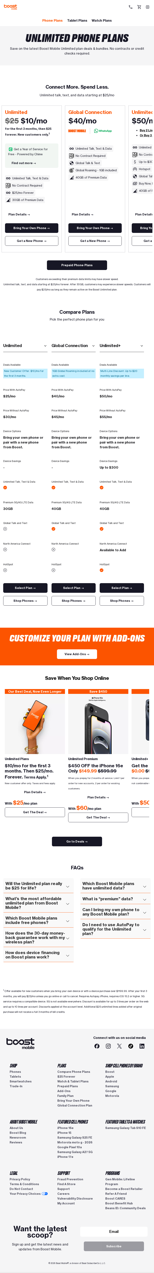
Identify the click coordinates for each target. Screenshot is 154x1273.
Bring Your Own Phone (73, 1100)
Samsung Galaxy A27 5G (75, 1152)
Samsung (112, 1086)
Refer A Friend (116, 1194)
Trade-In (16, 1086)
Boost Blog (18, 1133)
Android (111, 1081)
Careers (63, 1194)
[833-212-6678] (131, 7)
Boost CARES (115, 1198)
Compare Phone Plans (73, 1072)
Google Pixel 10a (69, 1147)
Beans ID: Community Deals (125, 1208)
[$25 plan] (35, 724)
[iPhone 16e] (98, 724)
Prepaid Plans (67, 1086)
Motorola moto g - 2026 (74, 1142)
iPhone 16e (65, 1128)
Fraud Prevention (70, 1179)
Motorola (112, 1096)
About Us (16, 1128)
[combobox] (25, 345)
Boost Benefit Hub (119, 1203)
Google (110, 1091)
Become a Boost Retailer (124, 1189)
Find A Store (66, 1184)
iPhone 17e (65, 1157)
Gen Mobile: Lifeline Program (120, 1182)
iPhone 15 (64, 1133)
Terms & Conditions (24, 1184)
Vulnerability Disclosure (75, 1198)
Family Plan (65, 1096)
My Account (66, 1203)
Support (63, 1189)
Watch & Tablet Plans (73, 1081)
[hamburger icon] (147, 7)
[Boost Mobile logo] (10, 7)
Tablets (15, 1076)
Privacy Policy (20, 1179)
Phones (15, 1072)
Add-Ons (64, 1091)
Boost (109, 1072)
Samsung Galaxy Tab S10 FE (125, 1128)
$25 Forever (66, 1076)
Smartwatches (21, 1081)
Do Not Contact (21, 1189)
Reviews (16, 1142)
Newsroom (18, 1137)
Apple (109, 1076)
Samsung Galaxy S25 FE (74, 1137)
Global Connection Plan (74, 1105)
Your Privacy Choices (25, 1194)
